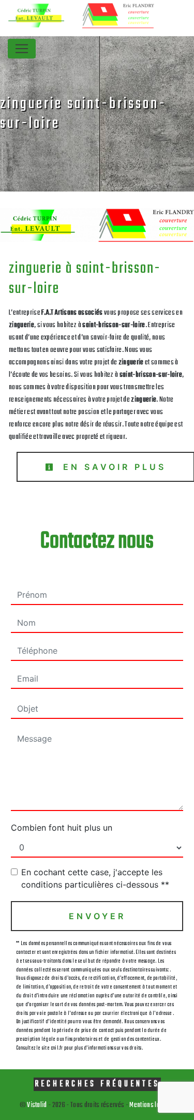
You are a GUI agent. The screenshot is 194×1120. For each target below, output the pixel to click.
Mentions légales (151, 1105)
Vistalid (37, 1105)
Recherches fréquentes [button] (97, 1084)
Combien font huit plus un (61, 827)
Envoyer (97, 916)
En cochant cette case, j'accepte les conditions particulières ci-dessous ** (95, 878)
